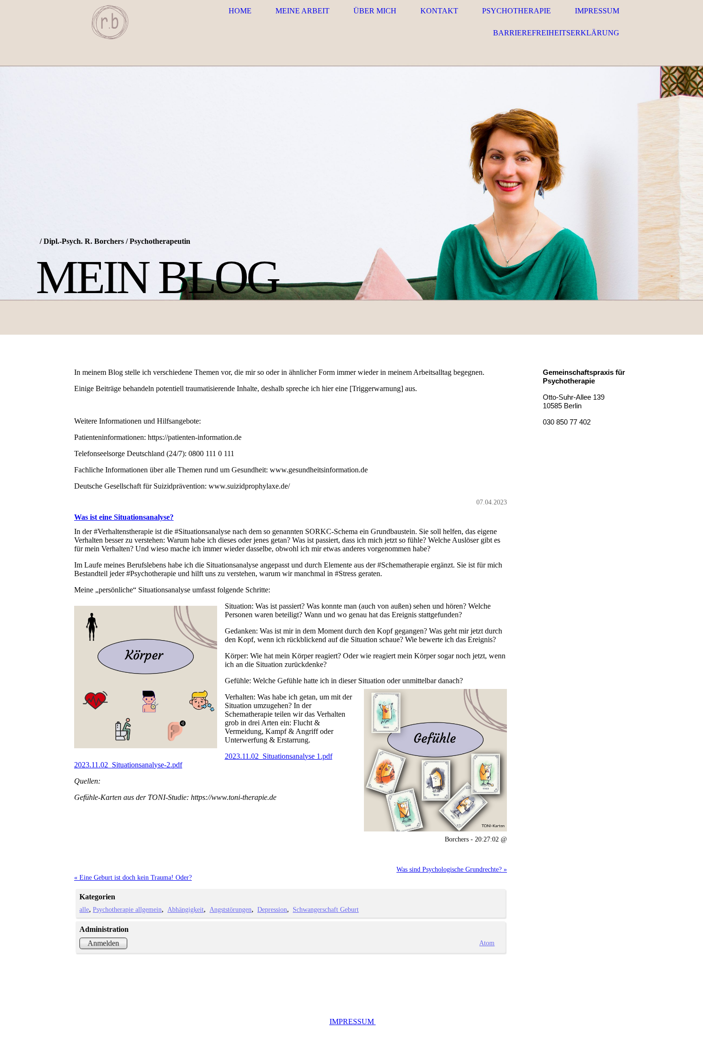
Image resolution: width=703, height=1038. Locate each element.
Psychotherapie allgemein (127, 909)
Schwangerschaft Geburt (326, 909)
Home (240, 11)
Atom (486, 943)
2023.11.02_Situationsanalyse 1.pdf (278, 756)
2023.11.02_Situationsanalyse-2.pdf (128, 765)
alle (84, 909)
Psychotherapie (516, 11)
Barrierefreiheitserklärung (556, 33)
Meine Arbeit (302, 11)
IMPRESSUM (353, 1021)
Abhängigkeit (185, 909)
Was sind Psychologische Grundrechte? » (451, 869)
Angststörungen (230, 909)
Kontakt (439, 11)
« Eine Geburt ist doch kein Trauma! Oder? (133, 877)
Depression (272, 909)
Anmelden (103, 943)
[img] (110, 22)
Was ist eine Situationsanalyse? (124, 517)
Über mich (374, 11)
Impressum (597, 11)
